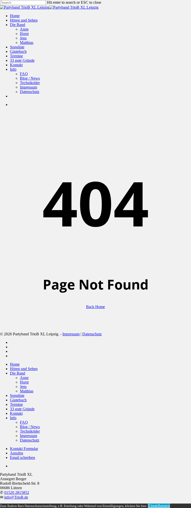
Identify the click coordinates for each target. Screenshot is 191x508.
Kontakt (16, 413)
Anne (24, 378)
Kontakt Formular (24, 448)
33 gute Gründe (22, 409)
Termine (16, 404)
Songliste (17, 395)
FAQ (24, 422)
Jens (23, 386)
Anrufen (16, 453)
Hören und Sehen (24, 369)
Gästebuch (18, 400)
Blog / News (30, 427)
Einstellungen (159, 506)
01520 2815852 (16, 492)
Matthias (26, 391)
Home (15, 364)
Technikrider (30, 431)
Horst (24, 382)
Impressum (71, 334)
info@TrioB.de (16, 497)
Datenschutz (92, 334)
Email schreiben (22, 457)
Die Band (17, 373)
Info (13, 418)
